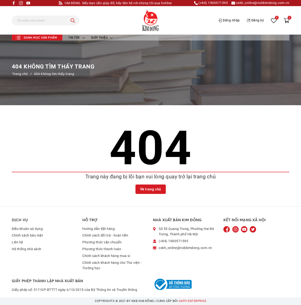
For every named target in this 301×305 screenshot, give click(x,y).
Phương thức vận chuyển (102, 242)
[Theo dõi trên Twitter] (253, 229)
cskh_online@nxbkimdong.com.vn (262, 3)
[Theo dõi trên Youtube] (244, 229)
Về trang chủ (150, 189)
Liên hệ (17, 242)
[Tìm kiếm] (73, 20)
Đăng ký (257, 20)
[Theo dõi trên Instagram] (236, 229)
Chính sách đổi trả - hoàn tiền (105, 235)
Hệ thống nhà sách (26, 249)
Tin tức (74, 37)
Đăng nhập (231, 20)
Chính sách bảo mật (27, 235)
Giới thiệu (100, 37)
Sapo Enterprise (192, 301)
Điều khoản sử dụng (27, 229)
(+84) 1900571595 (213, 3)
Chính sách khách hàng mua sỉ (106, 256)
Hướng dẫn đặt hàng (98, 229)
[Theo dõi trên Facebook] (227, 229)
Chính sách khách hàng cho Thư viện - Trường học (112, 265)
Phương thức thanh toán (101, 249)
